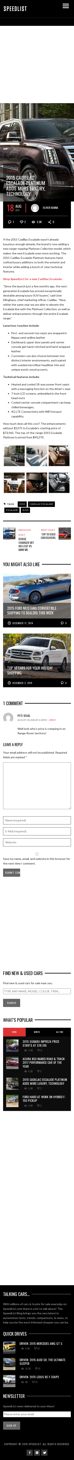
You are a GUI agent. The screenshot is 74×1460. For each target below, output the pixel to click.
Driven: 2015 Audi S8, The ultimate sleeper (42, 1361)
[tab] (14, 1032)
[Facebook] (30, 1453)
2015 (22, 504)
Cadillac (13, 171)
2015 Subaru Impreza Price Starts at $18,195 (41, 1043)
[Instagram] (37, 1453)
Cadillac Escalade (41, 504)
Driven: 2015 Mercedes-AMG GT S (41, 1343)
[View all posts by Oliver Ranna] (35, 208)
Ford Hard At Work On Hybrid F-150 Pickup (44, 1098)
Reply (53, 720)
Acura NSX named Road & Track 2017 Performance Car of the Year (44, 1062)
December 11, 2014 (23, 623)
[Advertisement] (37, 64)
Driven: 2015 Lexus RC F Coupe (39, 1377)
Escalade (12, 510)
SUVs (25, 510)
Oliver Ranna (50, 207)
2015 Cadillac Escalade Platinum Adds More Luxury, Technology (45, 1081)
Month (37, 1031)
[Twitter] (44, 1453)
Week (14, 1031)
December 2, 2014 (22, 683)
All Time (59, 1031)
